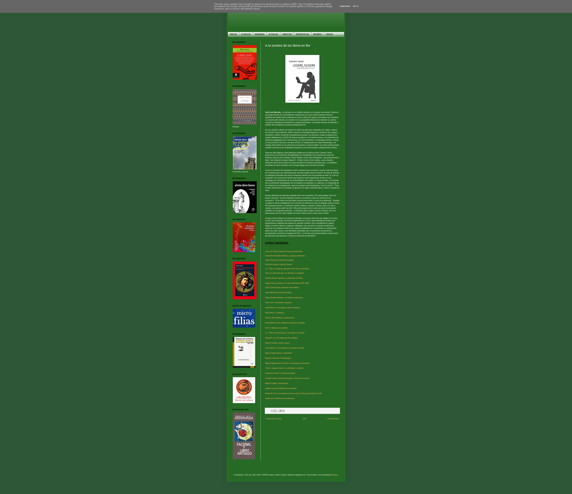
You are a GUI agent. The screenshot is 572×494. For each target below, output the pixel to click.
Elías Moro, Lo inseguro (274, 313)
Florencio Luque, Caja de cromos (278, 264)
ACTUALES (273, 34)
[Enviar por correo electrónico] (272, 410)
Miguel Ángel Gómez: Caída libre (278, 353)
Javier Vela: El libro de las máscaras (279, 398)
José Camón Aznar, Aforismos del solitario (282, 287)
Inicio (304, 419)
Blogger (335, 475)
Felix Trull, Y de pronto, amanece (278, 303)
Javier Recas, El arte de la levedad (279, 260)
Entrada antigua (333, 419)
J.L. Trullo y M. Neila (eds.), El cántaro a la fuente (285, 333)
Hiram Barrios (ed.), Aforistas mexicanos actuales (285, 323)
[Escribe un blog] (274, 410)
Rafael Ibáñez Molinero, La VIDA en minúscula (284, 298)
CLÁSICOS (246, 34)
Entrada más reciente (273, 419)
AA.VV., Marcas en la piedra (276, 328)
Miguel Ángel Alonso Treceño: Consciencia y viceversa (287, 363)
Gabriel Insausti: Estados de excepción (281, 388)
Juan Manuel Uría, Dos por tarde (278, 293)
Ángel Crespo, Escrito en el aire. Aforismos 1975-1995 (287, 283)
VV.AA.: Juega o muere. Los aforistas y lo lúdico (284, 368)
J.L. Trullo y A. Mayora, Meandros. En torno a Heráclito (287, 269)
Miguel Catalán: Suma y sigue (277, 343)
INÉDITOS (287, 34)
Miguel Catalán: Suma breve (276, 383)
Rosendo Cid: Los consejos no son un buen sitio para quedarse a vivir (293, 393)
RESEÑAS (317, 34)
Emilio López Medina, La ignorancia (279, 318)
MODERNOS (259, 34)
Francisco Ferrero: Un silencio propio (280, 373)
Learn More (345, 6)
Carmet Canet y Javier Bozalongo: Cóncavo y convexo (287, 378)
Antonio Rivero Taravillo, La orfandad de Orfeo (284, 278)
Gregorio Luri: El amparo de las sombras (281, 338)
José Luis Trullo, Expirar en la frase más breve (284, 251)
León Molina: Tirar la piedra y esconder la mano (284, 348)
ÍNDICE (233, 34)
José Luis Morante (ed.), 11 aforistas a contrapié (284, 273)
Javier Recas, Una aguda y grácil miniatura (282, 308)
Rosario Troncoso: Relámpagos (278, 358)
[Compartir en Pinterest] (283, 410)
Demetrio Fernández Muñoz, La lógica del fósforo (285, 256)
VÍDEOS (329, 34)
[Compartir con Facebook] (280, 410)
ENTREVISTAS (302, 34)
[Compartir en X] (277, 410)
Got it (356, 6)
